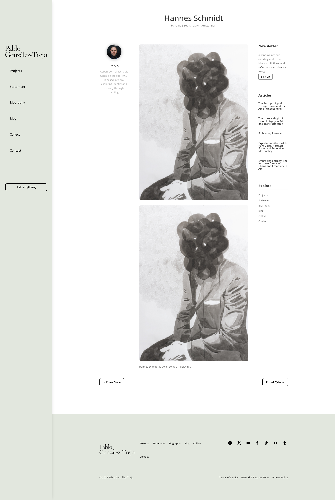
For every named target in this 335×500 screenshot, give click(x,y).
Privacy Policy (280, 477)
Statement (17, 87)
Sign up (265, 76)
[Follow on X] (239, 443)
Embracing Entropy (270, 133)
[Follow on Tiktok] (266, 443)
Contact (15, 150)
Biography (17, 102)
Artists (205, 25)
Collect (15, 134)
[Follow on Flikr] (275, 443)
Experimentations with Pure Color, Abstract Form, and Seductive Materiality (272, 147)
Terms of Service (229, 477)
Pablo (178, 25)
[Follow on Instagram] (230, 443)
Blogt (213, 25)
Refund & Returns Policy (255, 477)
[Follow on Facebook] (257, 443)
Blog (13, 118)
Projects (16, 71)
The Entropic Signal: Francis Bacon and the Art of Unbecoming (272, 106)
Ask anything (26, 187)
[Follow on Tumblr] (284, 443)
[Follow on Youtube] (248, 443)
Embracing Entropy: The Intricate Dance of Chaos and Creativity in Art (273, 164)
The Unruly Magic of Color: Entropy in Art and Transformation (270, 121)
